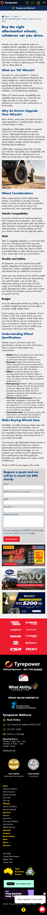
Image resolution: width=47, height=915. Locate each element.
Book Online (9, 836)
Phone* (16, 492)
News (5, 842)
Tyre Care (6, 797)
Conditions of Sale (30, 904)
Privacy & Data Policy (16, 904)
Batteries (6, 815)
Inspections (7, 818)
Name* (6, 484)
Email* (6, 499)
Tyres (5, 786)
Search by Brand (9, 795)
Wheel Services (9, 827)
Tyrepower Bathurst (25, 8)
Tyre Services (8, 824)
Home (6, 16)
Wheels (6, 803)
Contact (6, 833)
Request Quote (11, 539)
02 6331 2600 (14, 729)
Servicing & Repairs (10, 821)
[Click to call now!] (27, 3)
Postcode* (8, 507)
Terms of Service (24, 533)
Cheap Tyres (7, 862)
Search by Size (9, 792)
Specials (7, 830)
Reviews (7, 845)
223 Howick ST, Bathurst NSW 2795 (24, 724)
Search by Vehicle (10, 789)
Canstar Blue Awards (11, 856)
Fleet (5, 839)
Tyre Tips (6, 800)
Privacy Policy (9, 533)
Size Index (7, 853)
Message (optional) (11, 514)
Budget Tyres (8, 859)
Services (7, 812)
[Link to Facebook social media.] (23, 910)
